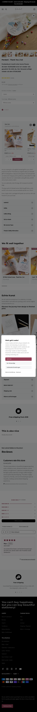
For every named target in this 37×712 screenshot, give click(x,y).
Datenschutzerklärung (10, 372)
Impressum (18, 372)
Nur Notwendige (11, 363)
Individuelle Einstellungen (13, 367)
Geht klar (9, 359)
